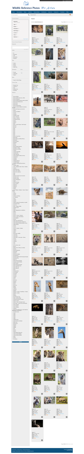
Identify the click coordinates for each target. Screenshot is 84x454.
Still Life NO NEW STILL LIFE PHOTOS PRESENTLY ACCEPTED (20, 310)
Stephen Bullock (61, 65)
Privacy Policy (19, 449)
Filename (15, 58)
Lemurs (14, 238)
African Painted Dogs (17, 105)
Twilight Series (16, 319)
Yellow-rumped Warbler (17, 333)
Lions (14, 242)
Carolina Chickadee (16, 151)
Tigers (14, 313)
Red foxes (15, 285)
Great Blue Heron (16, 203)
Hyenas (14, 219)
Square (14, 74)
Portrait (14, 72)
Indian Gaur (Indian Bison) (18, 220)
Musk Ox (15, 259)
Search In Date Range (17, 80)
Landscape (15, 73)
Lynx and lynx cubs (16, 245)
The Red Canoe (16, 311)
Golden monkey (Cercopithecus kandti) (20, 202)
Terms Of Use (14, 449)
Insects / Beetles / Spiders (18, 228)
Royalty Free (15, 85)
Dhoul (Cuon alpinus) (17, 171)
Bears (14, 123)
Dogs (14, 173)
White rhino (15, 322)
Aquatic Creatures (16, 118)
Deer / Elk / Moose (16, 170)
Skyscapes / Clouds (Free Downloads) (20, 303)
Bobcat (14, 143)
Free (14, 87)
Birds (14, 128)
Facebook (62, 12)
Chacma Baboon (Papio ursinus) (19, 155)
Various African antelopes (17, 320)
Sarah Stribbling (61, 204)
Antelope (14, 114)
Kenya (14, 232)
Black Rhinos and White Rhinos (19, 138)
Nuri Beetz (60, 158)
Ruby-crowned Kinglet (17, 298)
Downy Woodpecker (16, 179)
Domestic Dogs (16, 178)
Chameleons (15, 156)
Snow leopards (16, 305)
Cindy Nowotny (36, 42)
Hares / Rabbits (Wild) (17, 206)
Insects (14, 225)
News (25, 12)
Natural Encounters (50, 158)
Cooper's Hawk (16, 165)
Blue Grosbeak (16, 141)
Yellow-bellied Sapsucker (17, 332)
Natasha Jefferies (49, 88)
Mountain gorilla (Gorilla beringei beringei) (20, 256)
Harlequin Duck (16, 207)
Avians (14, 120)
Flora (14, 192)
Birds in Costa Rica (16, 136)
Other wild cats (16, 268)
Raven (14, 283)
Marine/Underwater (16, 250)
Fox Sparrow (15, 197)
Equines (14, 187)
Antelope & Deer (16, 115)
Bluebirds (15, 142)
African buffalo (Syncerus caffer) (19, 97)
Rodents (14, 295)
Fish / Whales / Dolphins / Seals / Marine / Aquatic (20, 190)
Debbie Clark (36, 297)
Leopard (14, 239)
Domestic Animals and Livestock (19, 175)
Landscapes (15, 236)
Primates (15, 274)
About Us (50, 12)
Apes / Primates (16, 116)
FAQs (67, 12)
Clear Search (25, 38)
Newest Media (36, 12)
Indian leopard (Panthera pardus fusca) (20, 223)
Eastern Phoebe (16, 182)
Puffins (14, 277)
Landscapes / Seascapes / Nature (19, 237)
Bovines (14, 145)
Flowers (14, 193)
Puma (14, 278)
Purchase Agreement (26, 449)
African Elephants (16, 99)
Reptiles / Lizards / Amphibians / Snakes (20, 291)
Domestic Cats (16, 177)
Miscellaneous (15, 255)
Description (15, 57)
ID (13, 53)
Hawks (14, 208)
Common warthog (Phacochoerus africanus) (18, 164)
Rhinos (14, 294)
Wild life (14, 324)
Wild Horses (15, 323)
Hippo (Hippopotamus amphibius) (19, 210)
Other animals (15, 263)
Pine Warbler (15, 272)
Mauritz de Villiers (61, 135)
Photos (14, 64)
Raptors (14, 282)
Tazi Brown (36, 251)
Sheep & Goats (16, 300)
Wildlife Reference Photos (22, 451)
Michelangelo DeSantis (37, 88)
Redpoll (14, 287)
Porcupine (15, 273)
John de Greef (61, 88)
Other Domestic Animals (17, 264)
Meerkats (15, 252)
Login (63, 0)
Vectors (14, 65)
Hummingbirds (15, 217)
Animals (14, 112)
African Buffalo (16, 96)
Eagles (14, 180)
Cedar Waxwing (16, 154)
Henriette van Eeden (50, 42)
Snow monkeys (16, 307)
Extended (15, 90)
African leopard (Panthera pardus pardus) (20, 100)
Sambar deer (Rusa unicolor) (18, 299)
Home (13, 12)
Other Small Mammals (17, 265)
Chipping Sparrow (16, 160)
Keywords (15, 54)
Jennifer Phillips (49, 65)
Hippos (14, 211)
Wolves (14, 329)
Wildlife (14, 326)
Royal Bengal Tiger (16, 296)
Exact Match (26, 49)
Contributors (43, 12)
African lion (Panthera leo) (18, 101)
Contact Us (56, 12)
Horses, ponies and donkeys (18, 216)
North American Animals (17, 260)
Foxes (14, 198)
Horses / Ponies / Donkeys (18, 215)
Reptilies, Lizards (16, 292)
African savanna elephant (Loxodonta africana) (19, 107)
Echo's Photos (16, 183)
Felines (14, 188)
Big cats (14, 127)
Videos (14, 63)
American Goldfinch (16, 111)
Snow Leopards (16, 304)
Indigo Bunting (15, 224)
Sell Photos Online (69, 450)
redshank (15, 289)
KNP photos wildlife (16, 233)
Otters (14, 269)
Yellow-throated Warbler (17, 335)
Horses (14, 214)
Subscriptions (19, 12)
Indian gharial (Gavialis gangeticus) (19, 221)
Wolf (14, 328)
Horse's (14, 212)
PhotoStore (70, 449)
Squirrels (14, 308)
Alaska (14, 110)
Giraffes (14, 199)
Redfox (14, 286)
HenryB (48, 135)
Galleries (30, 12)
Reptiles (14, 290)
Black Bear (15, 137)
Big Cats (14, 125)
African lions (15, 103)
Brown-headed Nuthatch (17, 146)
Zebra (14, 336)
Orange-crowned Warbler (17, 261)
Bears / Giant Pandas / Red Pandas (19, 124)
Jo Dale (48, 251)
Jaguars (14, 229)
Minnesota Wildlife (16, 254)
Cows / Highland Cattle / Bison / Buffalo (20, 166)
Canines (14, 150)
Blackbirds (15, 140)
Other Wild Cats (16, 267)
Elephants (15, 184)
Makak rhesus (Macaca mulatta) (19, 247)
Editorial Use (15, 89)
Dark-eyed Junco (16, 169)
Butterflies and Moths (17, 149)
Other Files (15, 67)
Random (14, 281)
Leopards (15, 241)
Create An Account (68, 0)
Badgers (14, 121)
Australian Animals (16, 119)
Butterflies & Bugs (16, 147)
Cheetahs (15, 158)
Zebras (14, 337)
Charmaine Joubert (62, 297)
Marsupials (15, 251)
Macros (14, 246)
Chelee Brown (36, 158)
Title (14, 55)
